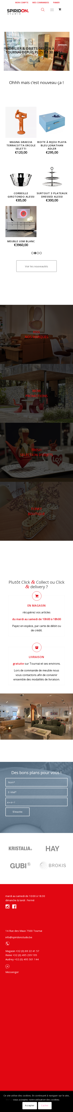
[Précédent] (10, 135)
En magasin (37, 597)
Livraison (36, 649)
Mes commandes (40, 2)
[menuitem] (22, 2)
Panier (56, 2)
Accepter (29, 1105)
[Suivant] (62, 135)
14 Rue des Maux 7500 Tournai (23, 922)
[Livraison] (36, 639)
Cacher (45, 1105)
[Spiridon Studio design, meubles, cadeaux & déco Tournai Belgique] (30, 11)
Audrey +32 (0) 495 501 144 (22, 951)
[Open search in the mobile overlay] (42, 9)
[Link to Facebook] (59, 1087)
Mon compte (21, 2)
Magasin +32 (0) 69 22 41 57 (22, 942)
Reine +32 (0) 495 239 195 (21, 946)
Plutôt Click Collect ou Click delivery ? (37, 576)
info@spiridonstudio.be (18, 929)
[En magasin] (36, 587)
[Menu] (52, 9)
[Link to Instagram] (65, 1087)
